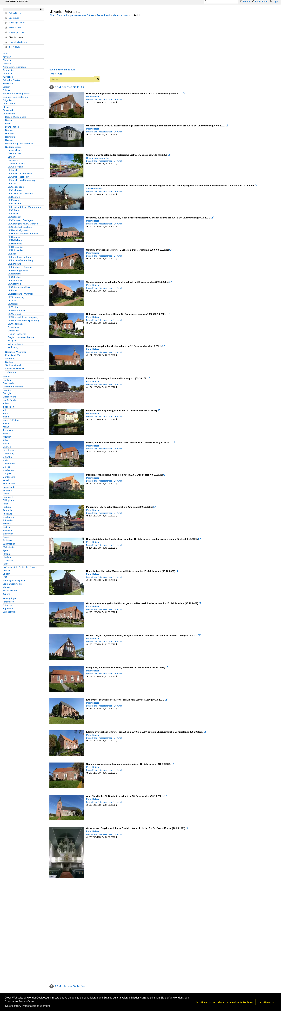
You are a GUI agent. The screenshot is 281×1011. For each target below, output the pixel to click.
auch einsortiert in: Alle (62, 69)
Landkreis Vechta (17, 163)
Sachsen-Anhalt (13, 365)
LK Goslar (13, 213)
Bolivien (7, 90)
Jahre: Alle (56, 73)
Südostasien (9, 547)
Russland (7, 513)
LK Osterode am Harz (19, 287)
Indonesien (8, 406)
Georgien (7, 393)
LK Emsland (14, 200)
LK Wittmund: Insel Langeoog (23, 317)
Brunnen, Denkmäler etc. (15, 97)
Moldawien (8, 470)
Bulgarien (7, 100)
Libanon (7, 447)
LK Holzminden (15, 250)
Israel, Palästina (11, 420)
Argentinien (8, 70)
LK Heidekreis (15, 240)
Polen (5, 503)
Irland (5, 413)
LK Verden (13, 307)
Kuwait (6, 443)
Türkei (6, 563)
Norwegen (8, 490)
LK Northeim (14, 273)
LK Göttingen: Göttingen (20, 220)
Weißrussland (10, 590)
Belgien (6, 87)
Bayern (9, 120)
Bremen (9, 130)
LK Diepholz (14, 197)
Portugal (7, 507)
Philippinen (8, 500)
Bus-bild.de (14, 18)
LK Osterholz (14, 283)
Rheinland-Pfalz (13, 355)
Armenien (8, 73)
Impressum (8, 608)
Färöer (6, 376)
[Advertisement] (76, 42)
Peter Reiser (92, 96)
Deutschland (9, 113)
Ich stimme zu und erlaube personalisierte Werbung (224, 1002)
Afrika (5, 53)
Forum (246, 1)
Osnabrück (13, 330)
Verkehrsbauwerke (12, 584)
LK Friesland (14, 203)
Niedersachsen (13, 147)
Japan (6, 426)
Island (6, 416)
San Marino (8, 517)
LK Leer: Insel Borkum (19, 257)
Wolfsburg (13, 347)
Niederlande (9, 487)
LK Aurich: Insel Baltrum (20, 173)
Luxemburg (8, 453)
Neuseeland (9, 483)
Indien (6, 403)
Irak (5, 410)
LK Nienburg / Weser (18, 270)
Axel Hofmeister (94, 188)
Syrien (6, 550)
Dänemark (8, 110)
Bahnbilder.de (15, 13)
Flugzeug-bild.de (16, 32)
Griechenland (9, 396)
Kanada (7, 433)
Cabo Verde (9, 103)
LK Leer (12, 253)
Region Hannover (17, 334)
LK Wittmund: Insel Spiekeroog (24, 320)
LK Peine (12, 290)
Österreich (8, 497)
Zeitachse (8, 605)
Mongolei (7, 473)
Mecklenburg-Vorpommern (19, 143)
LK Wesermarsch (17, 310)
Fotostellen (8, 601)
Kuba (5, 440)
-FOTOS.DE (16, 1)
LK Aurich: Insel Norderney (21, 180)
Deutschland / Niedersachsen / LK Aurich (104, 100)
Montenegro (9, 477)
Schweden (8, 520)
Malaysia (7, 456)
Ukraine (7, 570)
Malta (5, 460)
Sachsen (9, 362)
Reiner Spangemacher (97, 158)
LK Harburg (14, 237)
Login (275, 1)
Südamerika (9, 543)
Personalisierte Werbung (36, 1006)
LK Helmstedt (15, 243)
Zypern (6, 594)
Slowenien (8, 533)
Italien (6, 423)
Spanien (7, 537)
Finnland (7, 380)
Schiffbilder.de (15, 27)
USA (5, 577)
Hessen (9, 140)
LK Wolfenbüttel (16, 324)
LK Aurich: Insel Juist (18, 176)
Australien (8, 76)
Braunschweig (15, 150)
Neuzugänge (9, 598)
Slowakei (7, 530)
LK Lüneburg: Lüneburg (20, 267)
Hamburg (10, 137)
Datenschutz (9, 611)
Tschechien (8, 560)
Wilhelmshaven (15, 344)
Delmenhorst (14, 153)
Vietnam (7, 587)
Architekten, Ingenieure (15, 67)
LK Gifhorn (13, 210)
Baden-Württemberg (15, 117)
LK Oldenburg (15, 277)
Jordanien (8, 430)
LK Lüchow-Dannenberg (20, 260)
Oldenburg (13, 327)
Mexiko (6, 466)
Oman (6, 493)
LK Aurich (13, 170)
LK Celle (12, 183)
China (6, 107)
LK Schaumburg (16, 297)
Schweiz (7, 523)
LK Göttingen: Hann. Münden (23, 223)
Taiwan (6, 553)
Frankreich (8, 383)
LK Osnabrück (15, 280)
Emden (11, 156)
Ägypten (7, 57)
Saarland (9, 358)
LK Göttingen (14, 217)
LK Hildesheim (15, 247)
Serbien (7, 527)
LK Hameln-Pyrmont (18, 230)
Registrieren (261, 1)
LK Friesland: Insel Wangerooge (24, 207)
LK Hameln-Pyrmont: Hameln (23, 233)
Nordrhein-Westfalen (16, 352)
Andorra (7, 63)
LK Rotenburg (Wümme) (20, 293)
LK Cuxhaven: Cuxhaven (20, 193)
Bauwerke (8, 83)
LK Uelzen (13, 304)
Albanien (7, 60)
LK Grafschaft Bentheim (20, 227)
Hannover (13, 160)
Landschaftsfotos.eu (18, 42)
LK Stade (12, 300)
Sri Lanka (7, 540)
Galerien (9, 133)
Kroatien (7, 436)
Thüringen (10, 372)
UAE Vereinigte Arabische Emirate (20, 567)
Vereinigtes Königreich (14, 580)
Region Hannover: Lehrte (21, 337)
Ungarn (6, 573)
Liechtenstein (9, 450)
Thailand (7, 557)
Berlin (8, 123)
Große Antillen (10, 400)
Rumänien (8, 510)
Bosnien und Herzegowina (16, 93)
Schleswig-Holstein (15, 368)
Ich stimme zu (266, 1002)
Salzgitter (12, 340)
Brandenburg (12, 126)
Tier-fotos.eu (14, 47)
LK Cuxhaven (15, 190)
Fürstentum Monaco (13, 386)
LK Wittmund (14, 314)
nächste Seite (71, 87)
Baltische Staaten (11, 80)
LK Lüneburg (14, 263)
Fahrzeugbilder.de (17, 23)
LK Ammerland (15, 166)
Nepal (6, 480)
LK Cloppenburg (16, 187)
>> (83, 87)
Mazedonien (9, 463)
